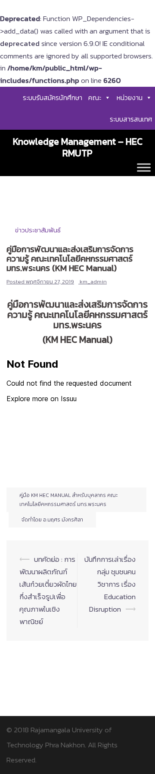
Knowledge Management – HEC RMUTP (78, 147)
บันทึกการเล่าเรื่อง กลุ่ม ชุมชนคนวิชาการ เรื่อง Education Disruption (110, 584)
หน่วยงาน (130, 97)
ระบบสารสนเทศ (131, 119)
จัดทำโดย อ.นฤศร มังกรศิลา (52, 520)
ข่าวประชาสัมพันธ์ (38, 230)
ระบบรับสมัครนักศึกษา (52, 97)
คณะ (94, 97)
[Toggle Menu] (144, 167)
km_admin (93, 281)
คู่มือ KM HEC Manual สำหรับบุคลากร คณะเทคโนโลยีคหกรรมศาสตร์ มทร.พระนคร (68, 499)
